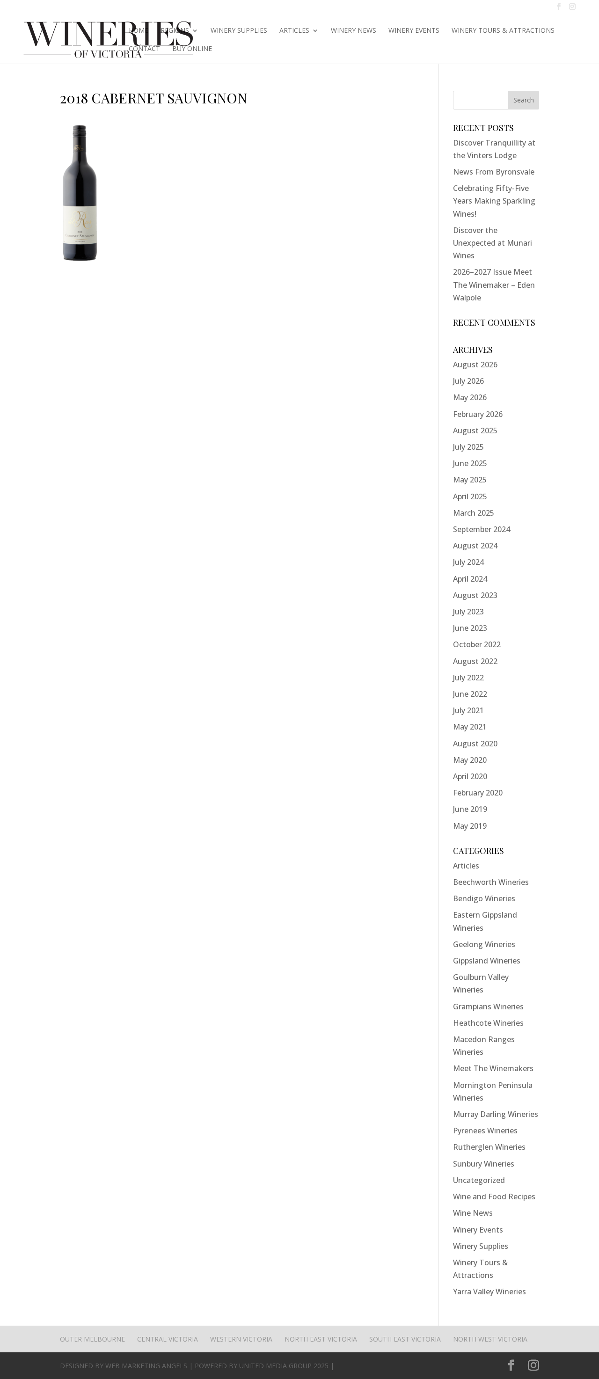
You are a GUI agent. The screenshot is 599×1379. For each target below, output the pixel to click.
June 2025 (470, 463)
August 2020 (475, 743)
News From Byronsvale (493, 172)
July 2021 (468, 710)
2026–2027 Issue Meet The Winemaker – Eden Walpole (494, 284)
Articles (294, 31)
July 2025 (468, 447)
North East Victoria (321, 1339)
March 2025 (473, 513)
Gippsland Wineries (486, 961)
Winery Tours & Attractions (503, 31)
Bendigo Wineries (484, 898)
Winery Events (413, 31)
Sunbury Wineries (483, 1164)
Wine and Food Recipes (494, 1196)
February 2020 (478, 793)
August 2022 (475, 661)
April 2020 (470, 776)
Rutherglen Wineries (489, 1147)
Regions (175, 31)
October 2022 (477, 644)
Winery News (353, 31)
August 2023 (475, 595)
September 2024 (481, 529)
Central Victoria (167, 1339)
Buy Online (192, 49)
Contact (144, 49)
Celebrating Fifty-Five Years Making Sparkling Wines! (494, 201)
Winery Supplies (239, 31)
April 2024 (470, 579)
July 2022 (468, 677)
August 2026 (475, 364)
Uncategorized (479, 1180)
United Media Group (275, 1365)
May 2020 (470, 760)
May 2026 (470, 397)
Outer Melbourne (92, 1339)
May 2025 (470, 479)
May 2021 (470, 727)
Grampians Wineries (488, 1006)
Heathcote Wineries (488, 1023)
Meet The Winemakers (493, 1068)
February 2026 (478, 414)
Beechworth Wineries (491, 882)
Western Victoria (241, 1339)
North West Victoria (490, 1339)
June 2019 (470, 809)
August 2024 (475, 545)
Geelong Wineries (484, 944)
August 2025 (475, 430)
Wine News (473, 1213)
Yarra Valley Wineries (489, 1291)
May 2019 (470, 826)
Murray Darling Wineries (495, 1114)
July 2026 (468, 381)
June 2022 (470, 694)
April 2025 (470, 496)
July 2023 (468, 611)
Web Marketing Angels (146, 1365)
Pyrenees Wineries (485, 1130)
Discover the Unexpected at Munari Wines (492, 243)
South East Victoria (405, 1339)
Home (138, 31)
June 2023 (470, 628)
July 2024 (468, 562)
